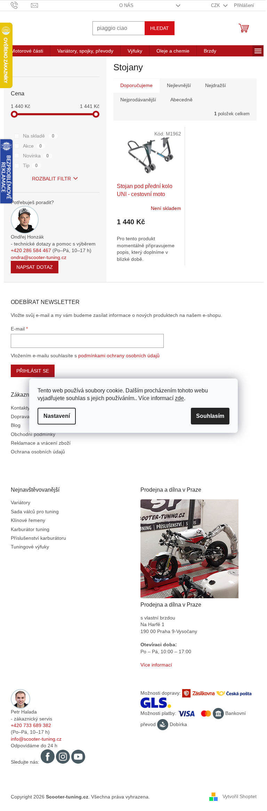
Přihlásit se (30, 371)
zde (176, 398)
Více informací (154, 665)
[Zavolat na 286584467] (18, 5)
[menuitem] (24, 50)
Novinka (33, 155)
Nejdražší (212, 85)
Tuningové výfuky (27, 546)
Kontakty (17, 408)
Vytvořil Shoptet (237, 796)
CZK (214, 5)
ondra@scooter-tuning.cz (36, 257)
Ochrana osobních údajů (35, 451)
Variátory (17, 502)
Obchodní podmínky (30, 434)
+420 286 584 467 (28, 250)
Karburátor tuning (27, 529)
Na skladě (36, 136)
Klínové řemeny (25, 520)
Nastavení (54, 416)
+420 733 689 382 (28, 725)
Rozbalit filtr (49, 178)
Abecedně (179, 99)
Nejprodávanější (135, 99)
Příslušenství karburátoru (35, 538)
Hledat (156, 28)
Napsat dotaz (32, 267)
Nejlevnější (176, 85)
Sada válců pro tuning (32, 511)
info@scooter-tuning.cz (33, 739)
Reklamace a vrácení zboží (38, 443)
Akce (29, 146)
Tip (27, 165)
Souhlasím (208, 416)
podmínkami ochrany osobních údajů (116, 355)
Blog (13, 425)
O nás (124, 5)
